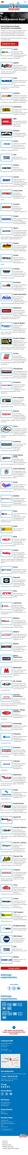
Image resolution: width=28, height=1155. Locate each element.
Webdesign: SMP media (7, 1146)
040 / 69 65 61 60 (10, 1076)
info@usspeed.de (9, 1080)
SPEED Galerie (4, 1113)
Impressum (4, 1141)
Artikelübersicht (4, 1105)
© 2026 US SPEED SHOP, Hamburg (10, 1148)
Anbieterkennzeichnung (6, 1121)
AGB (2, 1125)
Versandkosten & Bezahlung (8, 1123)
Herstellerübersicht (5, 1103)
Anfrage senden (14, 968)
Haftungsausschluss (7, 1144)
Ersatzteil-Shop (8, 44)
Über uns (3, 1112)
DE (3, 2)
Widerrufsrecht (4, 1126)
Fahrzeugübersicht (5, 1102)
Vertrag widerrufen (6, 1129)
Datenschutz (5, 1143)
